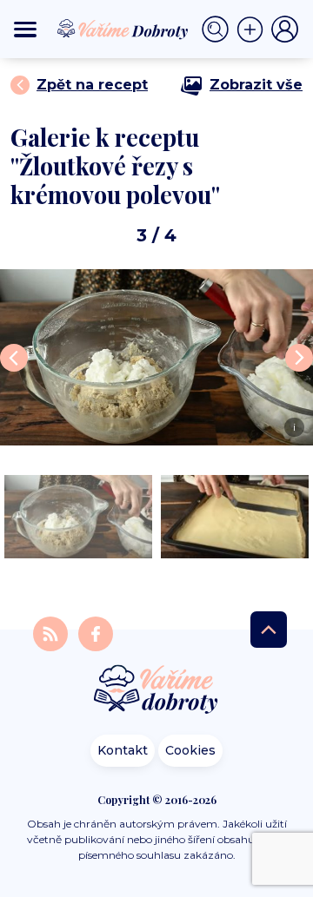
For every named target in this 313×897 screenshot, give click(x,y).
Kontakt (122, 750)
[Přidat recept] (253, 29)
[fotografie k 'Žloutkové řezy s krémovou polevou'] (78, 516)
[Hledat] (219, 29)
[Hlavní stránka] (156, 690)
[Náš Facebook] (95, 632)
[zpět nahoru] (268, 629)
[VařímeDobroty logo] (122, 29)
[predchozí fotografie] (14, 358)
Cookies (190, 750)
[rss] (52, 632)
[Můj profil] (285, 29)
